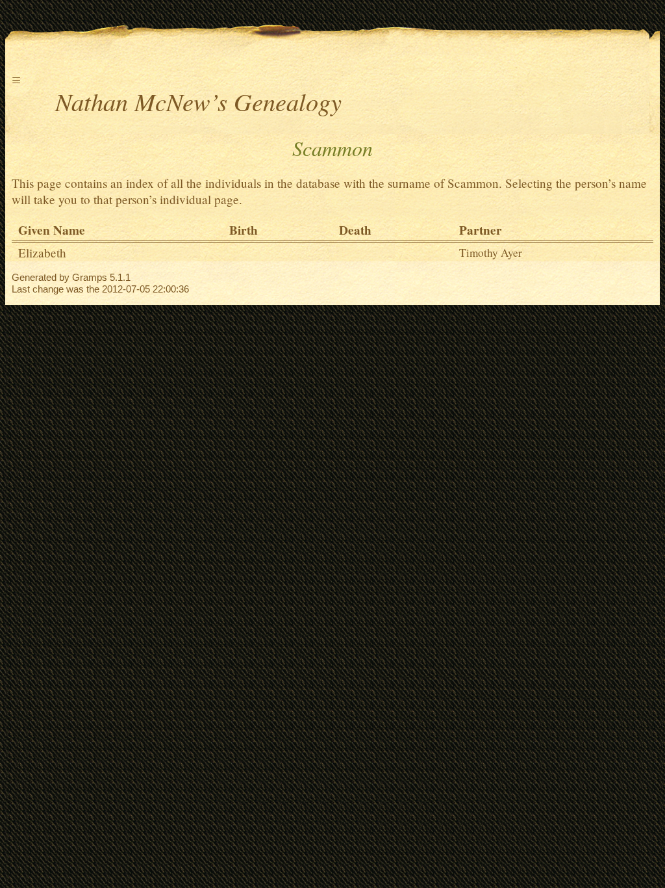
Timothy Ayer (490, 252)
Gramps (89, 277)
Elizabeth (42, 252)
